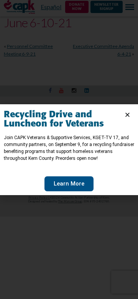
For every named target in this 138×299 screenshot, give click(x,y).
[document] (69, 149)
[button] (127, 115)
